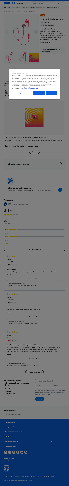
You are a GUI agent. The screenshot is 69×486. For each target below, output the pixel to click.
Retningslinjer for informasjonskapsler (29, 88)
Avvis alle (38, 93)
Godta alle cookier (51, 93)
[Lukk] (57, 71)
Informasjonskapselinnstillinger (19, 93)
